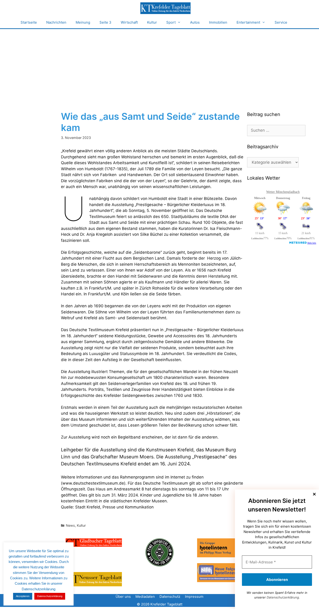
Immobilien (218, 22)
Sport (171, 22)
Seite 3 (105, 22)
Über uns (123, 596)
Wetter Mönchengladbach (283, 192)
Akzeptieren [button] (22, 596)
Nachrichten (56, 22)
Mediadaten (145, 596)
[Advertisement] (159, 64)
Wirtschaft (129, 22)
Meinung (83, 22)
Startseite (29, 22)
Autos (195, 22)
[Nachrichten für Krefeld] (165, 8)
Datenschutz (170, 596)
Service (281, 22)
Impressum (194, 596)
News (70, 525)
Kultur (152, 22)
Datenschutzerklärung (283, 597)
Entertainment (248, 22)
